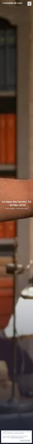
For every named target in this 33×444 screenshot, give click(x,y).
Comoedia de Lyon (12, 3)
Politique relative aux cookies (17, 437)
